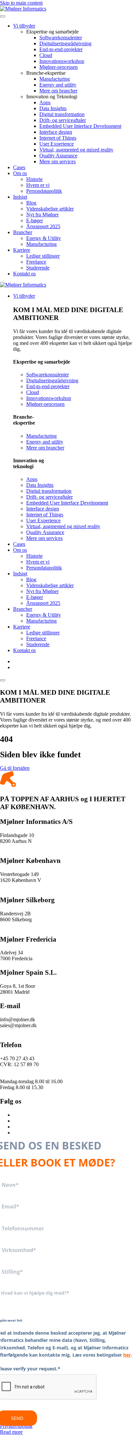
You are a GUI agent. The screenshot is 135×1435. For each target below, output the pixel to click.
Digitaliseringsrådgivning (65, 43)
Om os (20, 173)
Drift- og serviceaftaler (62, 120)
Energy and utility (57, 85)
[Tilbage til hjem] (23, 8)
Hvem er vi (37, 185)
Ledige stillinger (43, 256)
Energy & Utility (43, 238)
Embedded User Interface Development (80, 126)
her (127, 1355)
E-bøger (34, 220)
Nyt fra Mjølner (42, 214)
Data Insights (53, 108)
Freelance (36, 262)
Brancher (22, 232)
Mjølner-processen (58, 67)
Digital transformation (62, 114)
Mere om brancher (58, 90)
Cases (19, 167)
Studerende (37, 267)
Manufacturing (54, 79)
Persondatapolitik (44, 191)
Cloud (45, 55)
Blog (31, 203)
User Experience (56, 144)
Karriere (21, 250)
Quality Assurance (58, 155)
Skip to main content (21, 3)
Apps (44, 102)
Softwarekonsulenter (60, 37)
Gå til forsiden (14, 768)
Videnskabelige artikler (50, 208)
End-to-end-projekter (61, 49)
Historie (34, 179)
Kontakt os (24, 273)
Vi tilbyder (24, 26)
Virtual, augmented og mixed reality (76, 149)
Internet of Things (57, 138)
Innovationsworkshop (61, 61)
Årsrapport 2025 (43, 226)
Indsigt (20, 197)
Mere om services (57, 161)
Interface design (55, 132)
